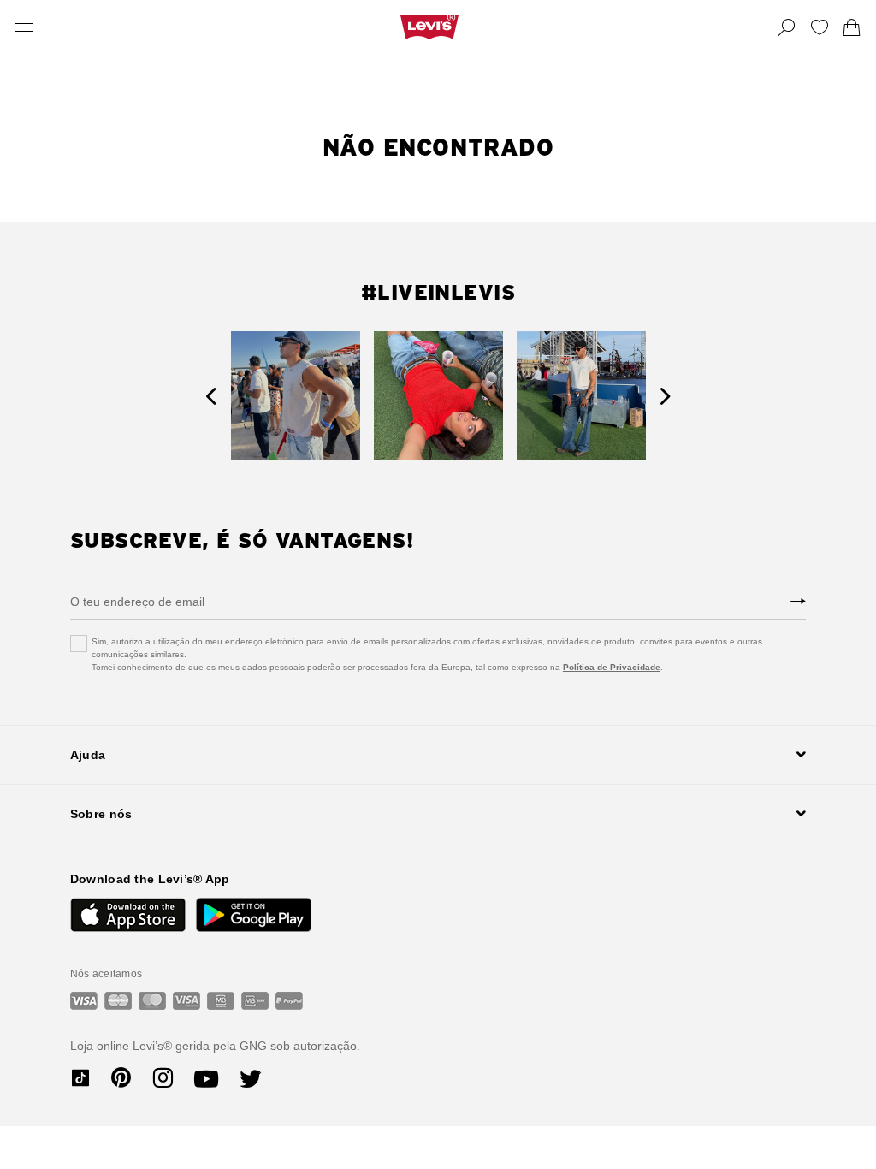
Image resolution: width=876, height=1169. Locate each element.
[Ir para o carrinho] (852, 27)
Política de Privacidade (611, 667)
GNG (253, 1046)
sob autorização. (313, 1046)
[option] (295, 395)
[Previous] (211, 396)
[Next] (665, 396)
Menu (24, 27)
